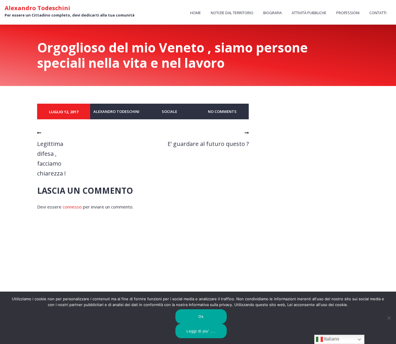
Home (195, 12)
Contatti (377, 12)
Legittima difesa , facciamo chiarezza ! (51, 158)
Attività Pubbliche (309, 12)
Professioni (347, 12)
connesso (72, 207)
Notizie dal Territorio (232, 12)
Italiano (331, 338)
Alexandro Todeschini (37, 8)
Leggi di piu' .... (200, 331)
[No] (389, 318)
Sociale (169, 111)
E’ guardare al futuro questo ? (208, 144)
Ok (201, 316)
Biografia (272, 12)
